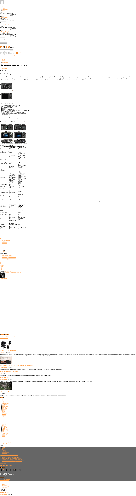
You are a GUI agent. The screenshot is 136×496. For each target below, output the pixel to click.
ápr (9, 470)
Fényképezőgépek (5, 9)
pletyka (3, 421)
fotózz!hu (3, 410)
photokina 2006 (4, 420)
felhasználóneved (13, 14)
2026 (3, 469)
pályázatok (4, 419)
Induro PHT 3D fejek (7, 271)
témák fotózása (4, 427)
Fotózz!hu (4, 450)
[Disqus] (68, 292)
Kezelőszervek (4, 242)
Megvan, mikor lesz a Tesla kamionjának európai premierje (12, 458)
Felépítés (3, 241)
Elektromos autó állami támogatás (6, 465)
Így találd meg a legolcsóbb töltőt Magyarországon (10, 457)
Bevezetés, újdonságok (6, 240)
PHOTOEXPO (4, 451)
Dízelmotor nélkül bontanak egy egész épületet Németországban (13, 460)
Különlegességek (5, 246)
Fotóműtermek (4, 453)
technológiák (4, 426)
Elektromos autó (3, 463)
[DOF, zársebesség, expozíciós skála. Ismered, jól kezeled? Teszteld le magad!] (6, 363)
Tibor (1, 373)
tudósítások (4, 431)
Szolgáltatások (4, 244)
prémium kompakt (5, 437)
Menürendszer (4, 243)
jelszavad (11, 15)
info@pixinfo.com (7, 479)
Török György (2, 352)
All (2, 399)
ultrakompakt (4, 434)
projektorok (4, 422)
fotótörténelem (4, 409)
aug (14, 469)
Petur (1, 393)
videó (3, 432)
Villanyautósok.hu (14, 455)
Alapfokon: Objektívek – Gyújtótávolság (9, 371)
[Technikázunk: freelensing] (6, 389)
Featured (3, 405)
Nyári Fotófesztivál (5, 452)
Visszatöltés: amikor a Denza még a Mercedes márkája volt (12, 459)
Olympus (3, 251)
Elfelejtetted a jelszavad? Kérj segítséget (6, 31)
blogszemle (4, 402)
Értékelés (3, 248)
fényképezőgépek (5, 62)
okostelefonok (4, 418)
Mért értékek (4, 247)
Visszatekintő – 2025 (4, 492)
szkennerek (4, 423)
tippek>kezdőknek (5, 430)
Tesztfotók (4, 428)
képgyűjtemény (4, 413)
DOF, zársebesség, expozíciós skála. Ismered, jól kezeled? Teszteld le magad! (16, 365)
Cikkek (3, 8)
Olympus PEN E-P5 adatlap (7, 255)
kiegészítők (4, 415)
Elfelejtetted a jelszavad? (4, 17)
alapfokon (3, 400)
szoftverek (4, 424)
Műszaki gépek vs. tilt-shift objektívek (8, 350)
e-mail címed (12, 20)
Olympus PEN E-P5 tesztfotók (7, 256)
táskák (3, 425)
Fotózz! (3, 10)
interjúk (3, 412)
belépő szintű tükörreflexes (6, 440)
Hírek (3, 7)
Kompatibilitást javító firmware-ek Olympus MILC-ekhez (11, 336)
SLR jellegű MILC (5, 439)
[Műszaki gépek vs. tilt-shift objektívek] (6, 348)
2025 (3, 470)
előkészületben (4, 404)
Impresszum (4, 448)
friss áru (3, 411)
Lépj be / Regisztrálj (5, 24)
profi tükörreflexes (5, 443)
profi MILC (4, 441)
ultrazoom (3, 436)
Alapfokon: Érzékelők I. (5, 377)
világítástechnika (5, 433)
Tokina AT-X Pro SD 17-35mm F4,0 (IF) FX (13, 272)
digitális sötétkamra (5, 403)
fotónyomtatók (4, 408)
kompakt (3, 435)
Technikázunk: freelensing (5, 391)
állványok (3, 401)
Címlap (3, 6)
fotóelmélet (4, 407)
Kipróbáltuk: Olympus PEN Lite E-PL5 (9, 258)
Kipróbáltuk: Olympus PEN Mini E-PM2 (9, 257)
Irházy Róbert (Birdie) (3, 68)
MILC (3, 449)
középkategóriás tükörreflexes (7, 442)
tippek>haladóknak (5, 429)
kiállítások (4, 414)
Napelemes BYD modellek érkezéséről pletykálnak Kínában (12, 461)
